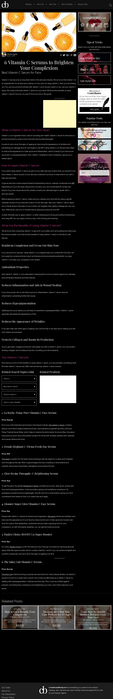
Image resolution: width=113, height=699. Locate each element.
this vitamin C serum (56, 425)
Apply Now (94, 109)
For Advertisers (8, 694)
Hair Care (40, 4)
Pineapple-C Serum (31, 486)
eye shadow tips (90, 58)
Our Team (6, 687)
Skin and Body (67, 4)
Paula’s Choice (15, 547)
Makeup (28, 4)
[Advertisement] (59, 114)
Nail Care (52, 4)
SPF (73, 183)
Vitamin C (6, 378)
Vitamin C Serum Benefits (11, 402)
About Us (6, 691)
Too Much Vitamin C (9, 394)
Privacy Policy (8, 697)
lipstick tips (87, 69)
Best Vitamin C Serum (10, 386)
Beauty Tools (83, 4)
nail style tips (88, 81)
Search (110, 3)
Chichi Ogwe (12, 54)
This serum (6, 459)
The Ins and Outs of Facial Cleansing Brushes (94, 131)
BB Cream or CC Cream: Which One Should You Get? (94, 143)
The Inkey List (7, 574)
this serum (52, 516)
